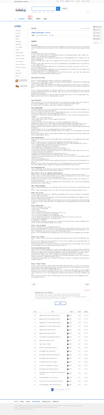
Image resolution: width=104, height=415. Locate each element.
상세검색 (64, 8)
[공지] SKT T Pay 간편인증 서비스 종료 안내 (48, 365)
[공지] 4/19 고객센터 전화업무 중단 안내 (48, 347)
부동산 (45, 19)
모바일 (68, 1)
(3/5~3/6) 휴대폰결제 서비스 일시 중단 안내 (48, 377)
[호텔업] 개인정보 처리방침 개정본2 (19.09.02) (49, 315)
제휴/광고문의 (18, 44)
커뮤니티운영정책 (86, 28)
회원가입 (62, 1)
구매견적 (38, 19)
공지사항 (17, 36)
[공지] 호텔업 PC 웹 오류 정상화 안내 (47, 351)
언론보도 (17, 38)
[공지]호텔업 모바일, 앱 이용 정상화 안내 (48, 358)
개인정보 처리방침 (19, 52)
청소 (52, 12)
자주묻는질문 (18, 41)
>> (68, 389)
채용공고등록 (98, 26)
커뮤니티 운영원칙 (19, 61)
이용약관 (17, 49)
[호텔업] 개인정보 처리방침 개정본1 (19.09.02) (49, 319)
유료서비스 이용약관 (20, 58)
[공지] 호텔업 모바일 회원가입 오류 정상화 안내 (49, 354)
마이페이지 (97, 32)
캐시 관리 (17, 76)
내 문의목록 (18, 30)
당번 (44, 12)
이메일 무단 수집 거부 (20, 55)
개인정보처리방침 (36, 401)
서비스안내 (78, 1)
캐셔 (48, 12)
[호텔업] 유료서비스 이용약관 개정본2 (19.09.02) (50, 322)
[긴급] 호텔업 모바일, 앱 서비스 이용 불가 (48, 361)
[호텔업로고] (20, 12)
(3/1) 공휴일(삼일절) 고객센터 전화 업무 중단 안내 (50, 384)
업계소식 (30, 19)
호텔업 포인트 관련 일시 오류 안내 (46, 340)
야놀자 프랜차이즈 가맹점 (45, 344)
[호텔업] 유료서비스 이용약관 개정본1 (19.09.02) (50, 326)
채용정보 (22, 19)
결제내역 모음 (18, 73)
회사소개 (16, 401)
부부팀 (35, 12)
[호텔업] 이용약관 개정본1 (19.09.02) (47, 333)
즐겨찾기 (88, 1)
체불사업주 (97, 38)
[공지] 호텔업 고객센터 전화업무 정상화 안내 (49, 369)
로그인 (57, 1)
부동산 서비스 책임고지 (20, 64)
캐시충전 (97, 35)
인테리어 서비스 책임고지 (21, 67)
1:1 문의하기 (18, 33)
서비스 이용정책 (19, 47)
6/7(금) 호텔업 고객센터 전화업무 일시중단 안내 (49, 336)
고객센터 (83, 1)
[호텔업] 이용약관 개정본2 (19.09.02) (47, 329)
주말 (40, 12)
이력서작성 (97, 29)
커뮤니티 (72, 1)
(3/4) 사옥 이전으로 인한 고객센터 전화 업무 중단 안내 (51, 381)
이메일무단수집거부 (46, 401)
